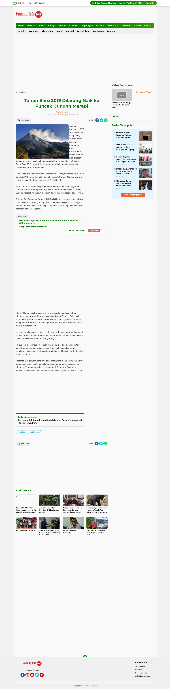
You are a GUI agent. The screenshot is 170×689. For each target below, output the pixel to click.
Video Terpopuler (122, 85)
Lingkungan (87, 25)
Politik (147, 25)
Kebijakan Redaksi (142, 676)
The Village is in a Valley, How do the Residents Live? (121, 105)
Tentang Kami (140, 666)
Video (23, 31)
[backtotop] (85, 657)
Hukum (62, 25)
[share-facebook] (97, 120)
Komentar (24, 120)
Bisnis (42, 25)
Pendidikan (84, 31)
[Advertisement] (106, 14)
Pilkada (137, 25)
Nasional (100, 25)
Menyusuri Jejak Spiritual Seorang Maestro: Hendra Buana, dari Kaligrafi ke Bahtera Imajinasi (125, 183)
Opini (60, 31)
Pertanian (99, 31)
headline (21, 432)
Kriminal (73, 25)
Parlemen (125, 25)
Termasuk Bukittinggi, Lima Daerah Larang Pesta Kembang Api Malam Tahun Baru (50, 421)
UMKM (111, 31)
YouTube (43, 678)
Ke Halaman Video (143, 92)
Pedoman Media (141, 673)
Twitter (38, 678)
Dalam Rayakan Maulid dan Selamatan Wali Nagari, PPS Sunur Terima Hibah (124, 3)
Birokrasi (31, 25)
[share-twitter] (101, 120)
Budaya (52, 25)
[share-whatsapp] (106, 120)
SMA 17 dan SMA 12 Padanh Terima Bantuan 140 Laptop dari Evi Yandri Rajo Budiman (125, 147)
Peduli (70, 31)
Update (94, 230)
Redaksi (138, 670)
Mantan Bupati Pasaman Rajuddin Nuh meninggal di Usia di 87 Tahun (124, 135)
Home (21, 3)
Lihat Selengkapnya (132, 195)
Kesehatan (48, 31)
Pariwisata (112, 25)
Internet (35, 31)
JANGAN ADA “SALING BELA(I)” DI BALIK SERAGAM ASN (126, 171)
